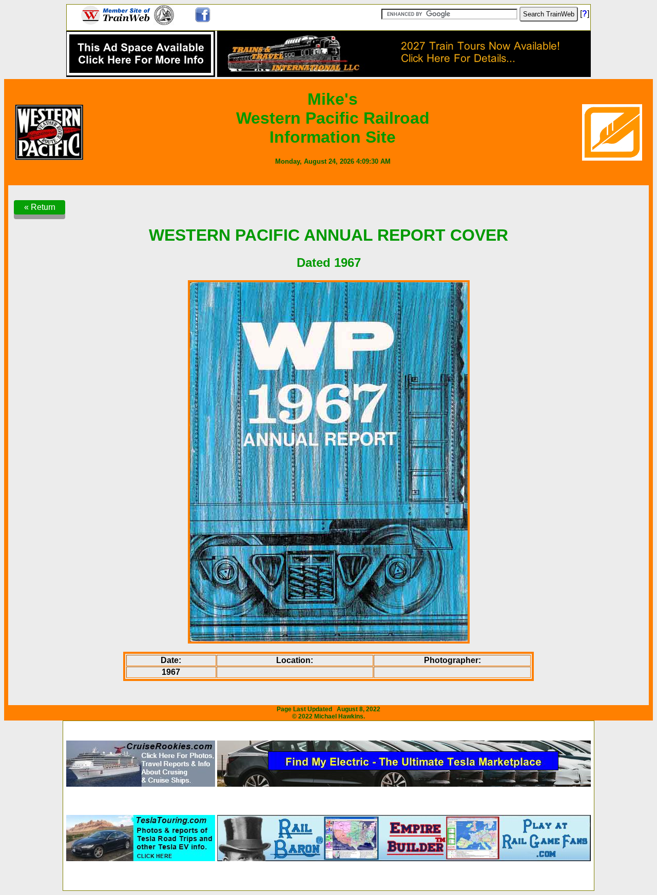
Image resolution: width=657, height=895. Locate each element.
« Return (39, 207)
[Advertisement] (328, 727)
